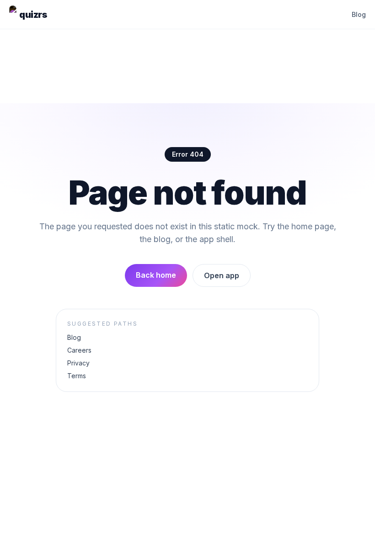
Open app (221, 275)
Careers (79, 350)
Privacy (78, 363)
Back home (156, 275)
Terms (76, 376)
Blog (359, 14)
